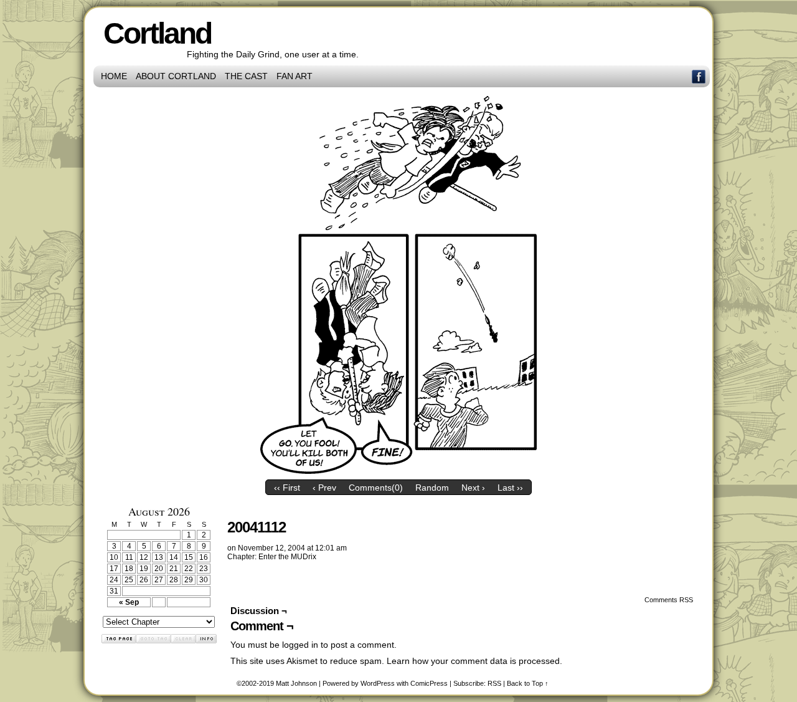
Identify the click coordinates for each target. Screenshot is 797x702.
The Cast (246, 76)
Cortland (157, 33)
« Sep (129, 602)
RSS (494, 683)
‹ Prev (324, 488)
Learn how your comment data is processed (473, 661)
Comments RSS (668, 599)
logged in (300, 645)
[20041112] (398, 471)
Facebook (699, 76)
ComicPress (429, 683)
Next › (473, 488)
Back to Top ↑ (528, 683)
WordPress (378, 683)
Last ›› (510, 488)
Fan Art (294, 76)
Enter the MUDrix (287, 556)
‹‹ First (287, 488)
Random (432, 488)
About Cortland (176, 76)
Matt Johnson (296, 683)
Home (114, 76)
